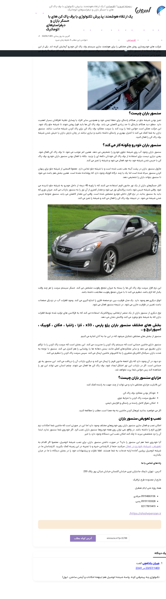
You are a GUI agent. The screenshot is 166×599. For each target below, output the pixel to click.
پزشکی (113, 40)
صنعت (113, 30)
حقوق (127, 30)
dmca (156, 593)
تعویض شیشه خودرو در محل (143, 446)
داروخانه (146, 30)
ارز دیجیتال (136, 30)
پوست (120, 30)
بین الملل (141, 40)
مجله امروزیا (153, 40)
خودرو (85, 30)
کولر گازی (77, 30)
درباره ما (132, 593)
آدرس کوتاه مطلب (83, 538)
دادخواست (94, 30)
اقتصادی (131, 40)
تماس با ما (144, 593)
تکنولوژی (122, 40)
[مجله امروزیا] (150, 15)
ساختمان (104, 30)
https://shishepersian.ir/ (145, 514)
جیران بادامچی (151, 563)
